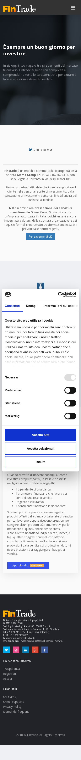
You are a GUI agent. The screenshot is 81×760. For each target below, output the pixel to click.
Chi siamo (9, 697)
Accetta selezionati (40, 448)
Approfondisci (27, 565)
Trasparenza (11, 669)
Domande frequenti (16, 712)
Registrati (9, 674)
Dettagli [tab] (31, 305)
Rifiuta (40, 462)
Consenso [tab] (12, 305)
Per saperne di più (40, 236)
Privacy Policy (12, 707)
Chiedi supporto (13, 702)
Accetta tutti (40, 435)
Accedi (7, 679)
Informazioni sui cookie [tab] (61, 305)
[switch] (70, 390)
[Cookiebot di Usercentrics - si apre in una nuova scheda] (58, 294)
